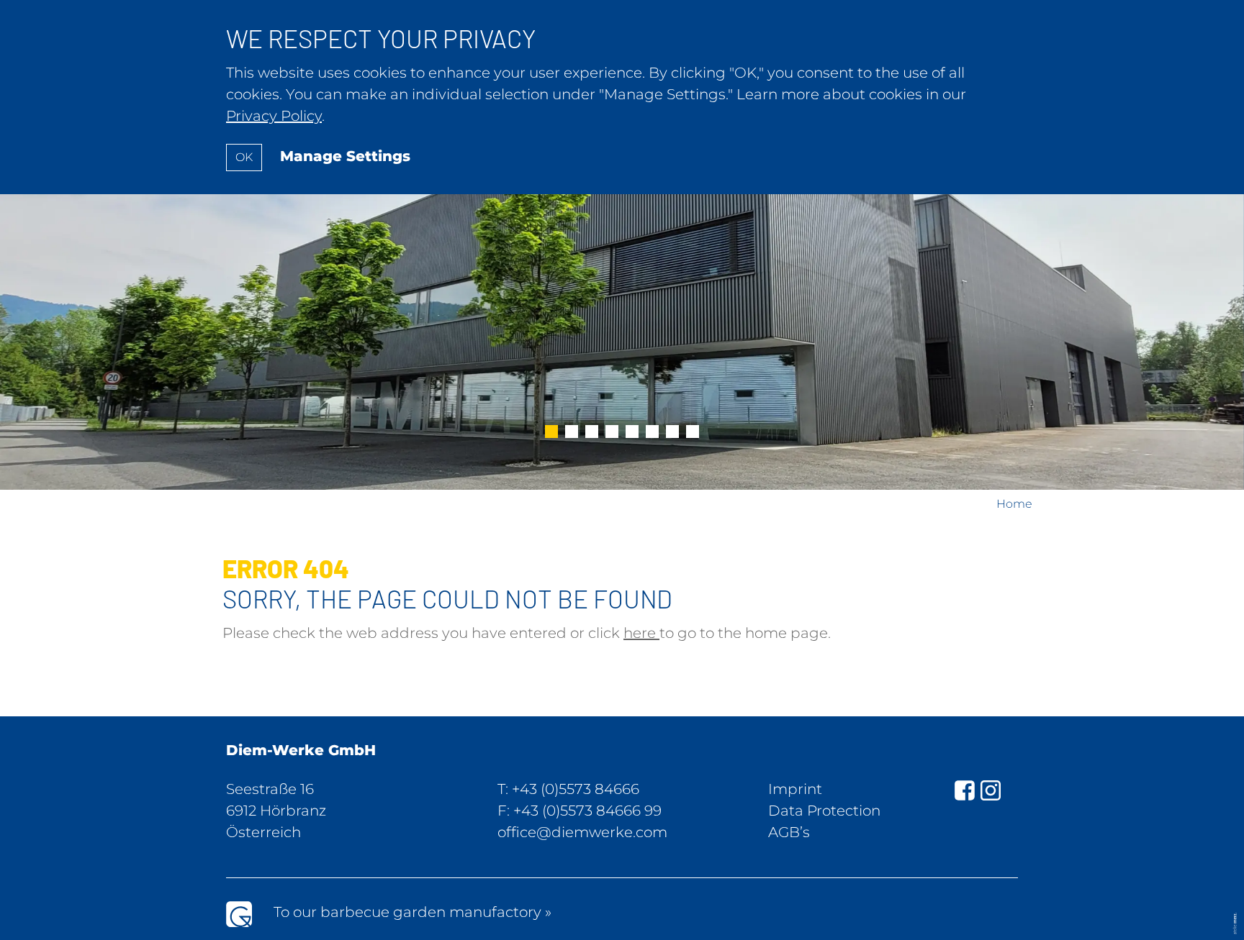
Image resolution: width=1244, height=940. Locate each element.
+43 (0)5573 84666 (575, 789)
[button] (551, 433)
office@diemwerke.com (582, 832)
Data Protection (824, 810)
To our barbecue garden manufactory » (412, 912)
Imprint (795, 789)
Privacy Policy (274, 115)
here (641, 633)
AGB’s (789, 832)
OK (244, 157)
